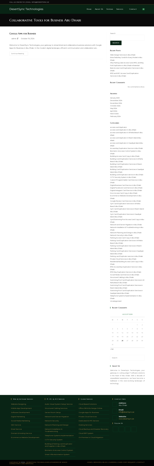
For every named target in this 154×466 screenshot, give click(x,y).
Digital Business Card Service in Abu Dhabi (125, 185)
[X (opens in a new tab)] (131, 2)
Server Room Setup (53, 412)
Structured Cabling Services (56, 408)
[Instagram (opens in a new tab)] (136, 2)
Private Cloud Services (88, 416)
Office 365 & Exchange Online (90, 408)
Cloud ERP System (86, 433)
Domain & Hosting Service (21, 433)
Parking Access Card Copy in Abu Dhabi (124, 238)
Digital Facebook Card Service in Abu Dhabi (126, 188)
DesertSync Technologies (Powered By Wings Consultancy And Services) (38, 462)
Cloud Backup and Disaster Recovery (93, 429)
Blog (105, 462)
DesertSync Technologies (26, 9)
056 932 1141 (20, 2)
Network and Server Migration (57, 416)
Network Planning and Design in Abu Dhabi (125, 233)
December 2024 (116, 100)
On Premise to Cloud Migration (91, 437)
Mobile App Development (21, 408)
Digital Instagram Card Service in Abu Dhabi (126, 190)
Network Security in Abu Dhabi (121, 235)
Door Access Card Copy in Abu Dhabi (123, 193)
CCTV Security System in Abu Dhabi (123, 177)
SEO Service (16, 425)
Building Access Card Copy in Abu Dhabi (124, 156)
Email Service (16, 429)
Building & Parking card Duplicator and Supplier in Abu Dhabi (58, 445)
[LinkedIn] (134, 429)
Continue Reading (19, 54)
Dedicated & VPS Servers (89, 421)
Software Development (20, 412)
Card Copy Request (126, 462)
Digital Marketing (18, 416)
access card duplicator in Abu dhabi (123, 130)
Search (112, 33)
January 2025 (115, 98)
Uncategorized (115, 301)
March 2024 (114, 114)
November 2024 (116, 103)
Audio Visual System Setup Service (59, 404)
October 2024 (115, 106)
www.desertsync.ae (126, 419)
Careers (112, 462)
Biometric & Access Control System (59, 450)
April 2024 (113, 111)
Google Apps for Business (22, 33)
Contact (141, 462)
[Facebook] (121, 429)
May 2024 (113, 108)
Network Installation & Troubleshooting (53, 430)
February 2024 (115, 116)
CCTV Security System (54, 440)
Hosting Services (85, 425)
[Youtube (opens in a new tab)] (144, 2)
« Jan (112, 349)
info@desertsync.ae (40, 2)
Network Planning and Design (56, 425)
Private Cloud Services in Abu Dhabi (123, 259)
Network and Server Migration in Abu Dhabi (126, 225)
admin (13, 39)
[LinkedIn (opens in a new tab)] (139, 2)
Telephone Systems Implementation (59, 435)
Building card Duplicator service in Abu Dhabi (126, 175)
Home (89, 462)
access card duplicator (118, 127)
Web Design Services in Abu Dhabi (122, 55)
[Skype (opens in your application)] (141, 2)
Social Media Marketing (20, 421)
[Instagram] (127, 429)
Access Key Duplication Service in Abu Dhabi (126, 148)
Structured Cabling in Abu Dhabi (122, 277)
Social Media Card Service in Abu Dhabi (124, 275)
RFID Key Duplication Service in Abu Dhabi (125, 272)
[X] (115, 429)
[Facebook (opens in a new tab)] (133, 2)
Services (97, 462)
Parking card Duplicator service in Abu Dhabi (126, 256)
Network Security (52, 421)
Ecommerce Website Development (25, 437)
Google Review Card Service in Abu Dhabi (125, 201)
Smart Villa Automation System (57, 454)
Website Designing (18, 404)
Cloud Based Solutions (88, 404)
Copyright (14, 462)
